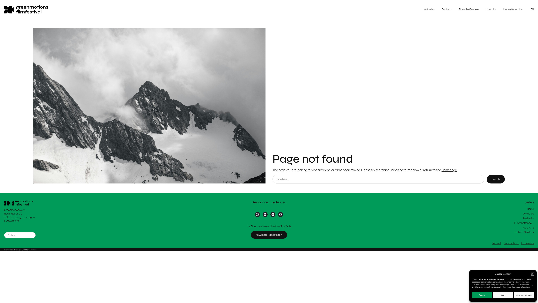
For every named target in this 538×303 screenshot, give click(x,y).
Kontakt (496, 243)
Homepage (449, 170)
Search (496, 179)
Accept (482, 295)
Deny (503, 295)
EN (532, 9)
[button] (532, 274)
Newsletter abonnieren (269, 234)
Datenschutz (511, 243)
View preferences (524, 295)
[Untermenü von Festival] (451, 9)
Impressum (527, 243)
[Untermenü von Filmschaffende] (478, 9)
